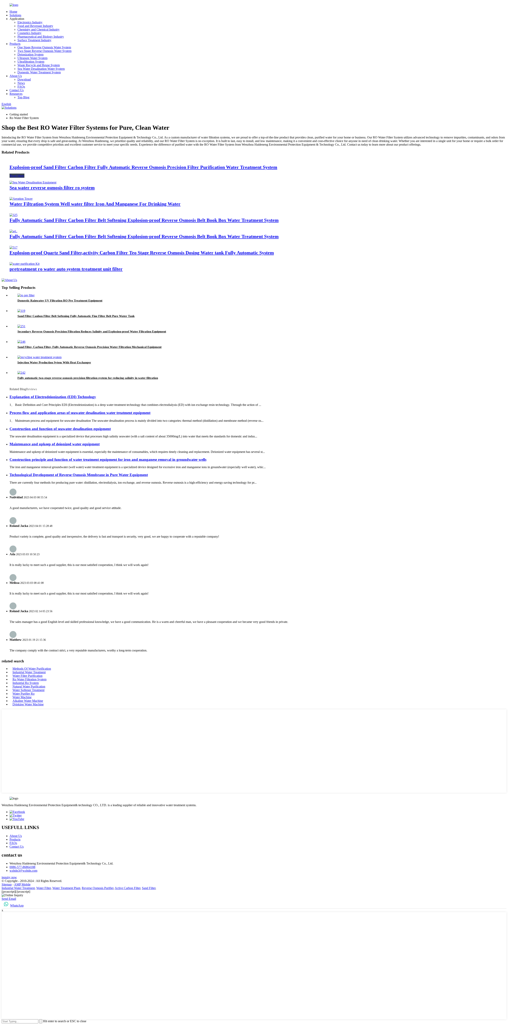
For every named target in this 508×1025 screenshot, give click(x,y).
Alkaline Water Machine (28, 700)
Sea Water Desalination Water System (41, 68)
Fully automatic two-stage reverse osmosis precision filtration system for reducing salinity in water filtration (87, 377)
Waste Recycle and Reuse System (38, 65)
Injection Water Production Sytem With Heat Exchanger (54, 362)
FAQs (21, 86)
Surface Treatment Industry (34, 40)
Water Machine (22, 697)
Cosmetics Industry (29, 33)
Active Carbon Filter (127, 888)
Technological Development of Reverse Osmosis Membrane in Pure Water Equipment (79, 475)
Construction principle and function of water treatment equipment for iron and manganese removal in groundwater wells (108, 459)
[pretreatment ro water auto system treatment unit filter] (24, 263)
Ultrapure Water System (32, 58)
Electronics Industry (29, 22)
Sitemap (7, 884)
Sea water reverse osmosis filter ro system (52, 187)
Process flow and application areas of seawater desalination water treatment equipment (80, 413)
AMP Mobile (22, 884)
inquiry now (9, 877)
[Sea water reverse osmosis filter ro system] (33, 182)
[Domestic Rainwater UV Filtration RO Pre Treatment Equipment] (26, 295)
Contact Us (17, 90)
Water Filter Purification (27, 675)
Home (13, 11)
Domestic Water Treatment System (39, 72)
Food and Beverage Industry (35, 26)
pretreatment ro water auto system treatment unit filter (66, 269)
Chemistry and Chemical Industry (38, 29)
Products (15, 43)
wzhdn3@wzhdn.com (23, 870)
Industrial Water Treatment (29, 672)
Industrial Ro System (26, 683)
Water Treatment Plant (66, 888)
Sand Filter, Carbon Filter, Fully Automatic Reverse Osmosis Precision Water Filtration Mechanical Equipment (89, 347)
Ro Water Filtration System (29, 679)
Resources (16, 93)
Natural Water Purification (29, 686)
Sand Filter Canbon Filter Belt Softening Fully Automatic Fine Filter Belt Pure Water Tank (76, 316)
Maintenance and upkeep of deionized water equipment (55, 444)
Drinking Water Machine (28, 704)
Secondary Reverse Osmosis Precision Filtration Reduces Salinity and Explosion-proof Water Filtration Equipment (91, 331)
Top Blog (23, 97)
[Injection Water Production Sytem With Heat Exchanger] (39, 357)
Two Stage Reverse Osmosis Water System (44, 51)
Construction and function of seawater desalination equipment (60, 429)
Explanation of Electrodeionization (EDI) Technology (53, 397)
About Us (16, 76)
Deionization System (30, 54)
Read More (17, 175)
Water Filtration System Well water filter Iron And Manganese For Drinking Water (95, 204)
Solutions (15, 15)
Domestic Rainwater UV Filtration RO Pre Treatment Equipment (59, 300)
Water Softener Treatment (28, 690)
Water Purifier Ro (24, 693)
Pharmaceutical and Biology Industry (40, 36)
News (21, 83)
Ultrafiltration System (30, 61)
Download (24, 79)
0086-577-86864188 (22, 867)
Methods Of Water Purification (32, 668)
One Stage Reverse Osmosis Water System (44, 47)
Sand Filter (148, 888)
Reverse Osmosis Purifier (97, 888)
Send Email (9, 898)
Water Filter (43, 888)
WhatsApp (17, 905)
